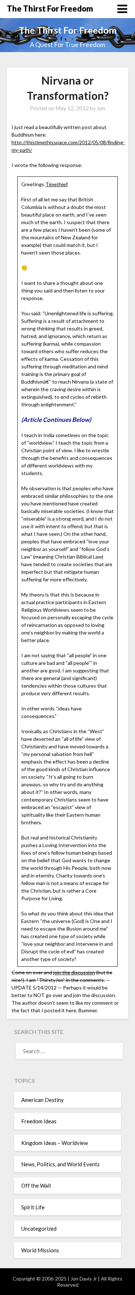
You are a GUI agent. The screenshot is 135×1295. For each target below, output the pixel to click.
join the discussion (74, 972)
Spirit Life (33, 1207)
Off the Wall (36, 1185)
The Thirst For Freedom (50, 8)
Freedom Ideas (39, 1121)
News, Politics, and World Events (60, 1164)
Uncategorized (39, 1228)
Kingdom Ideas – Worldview (54, 1143)
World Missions (40, 1250)
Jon (101, 108)
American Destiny (42, 1100)
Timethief (56, 184)
